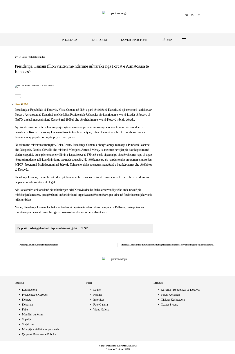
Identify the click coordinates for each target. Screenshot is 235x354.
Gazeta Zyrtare (169, 304)
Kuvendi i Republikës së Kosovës (180, 289)
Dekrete (26, 299)
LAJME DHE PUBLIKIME (134, 39)
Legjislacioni (29, 289)
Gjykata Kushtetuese (173, 299)
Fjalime (97, 294)
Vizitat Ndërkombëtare (36, 56)
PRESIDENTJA (69, 39)
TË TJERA (167, 39)
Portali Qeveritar (170, 294)
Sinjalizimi (28, 324)
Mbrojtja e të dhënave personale (40, 329)
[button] (195, 40)
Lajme (24, 56)
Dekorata (27, 304)
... (19, 56)
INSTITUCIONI (98, 39)
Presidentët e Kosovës (35, 294)
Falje (25, 309)
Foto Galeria (100, 304)
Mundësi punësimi (32, 314)
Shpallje (26, 319)
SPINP (127, 349)
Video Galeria (101, 309)
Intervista (98, 299)
